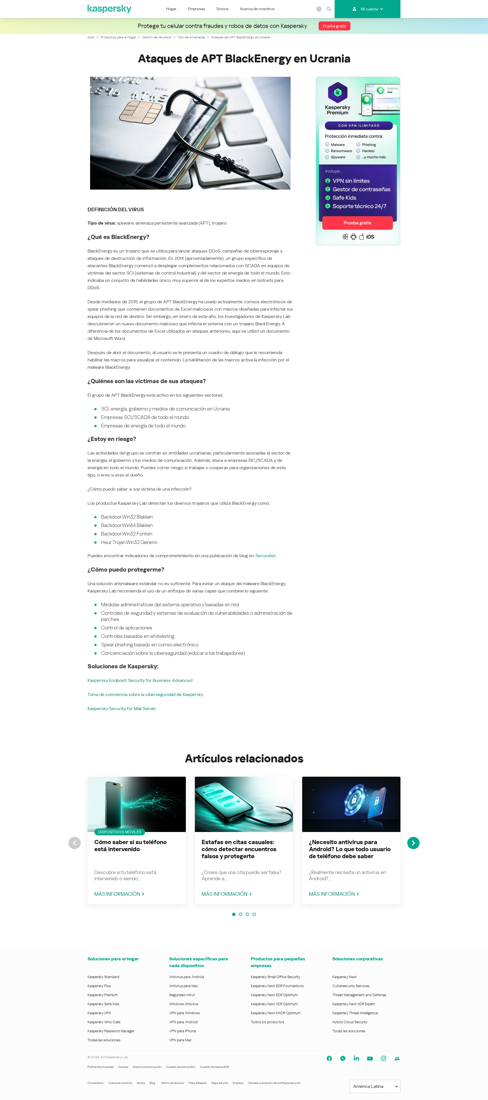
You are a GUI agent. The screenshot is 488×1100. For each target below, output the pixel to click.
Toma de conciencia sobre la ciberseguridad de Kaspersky (145, 694)
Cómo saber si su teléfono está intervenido (130, 846)
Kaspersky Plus (99, 986)
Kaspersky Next (344, 977)
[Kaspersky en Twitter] (342, 1058)
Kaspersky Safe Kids (103, 1004)
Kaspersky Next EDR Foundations (277, 986)
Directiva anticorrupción (147, 1066)
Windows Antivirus (183, 1004)
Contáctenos (96, 1082)
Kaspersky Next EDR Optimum (274, 995)
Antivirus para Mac (183, 986)
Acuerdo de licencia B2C (180, 1066)
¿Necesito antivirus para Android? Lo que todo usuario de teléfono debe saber (350, 849)
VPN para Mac (180, 1040)
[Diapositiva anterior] (74, 843)
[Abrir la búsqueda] (329, 9)
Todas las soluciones (104, 1040)
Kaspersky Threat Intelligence (355, 1013)
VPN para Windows (184, 1013)
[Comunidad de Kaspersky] (397, 1058)
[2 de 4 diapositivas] (240, 914)
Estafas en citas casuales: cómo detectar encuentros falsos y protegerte (239, 849)
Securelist (265, 555)
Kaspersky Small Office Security (275, 977)
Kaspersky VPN (99, 1013)
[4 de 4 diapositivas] (254, 914)
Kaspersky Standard (103, 977)
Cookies (123, 1066)
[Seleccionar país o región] (319, 9)
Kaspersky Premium (103, 995)
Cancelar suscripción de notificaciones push (274, 1082)
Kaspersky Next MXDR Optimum (275, 1013)
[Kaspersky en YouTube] (370, 1058)
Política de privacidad (101, 1066)
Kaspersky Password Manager (111, 1031)
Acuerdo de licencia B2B (214, 1066)
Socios (222, 8)
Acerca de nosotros (257, 8)
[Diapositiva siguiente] (413, 843)
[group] (136, 840)
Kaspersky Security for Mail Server (122, 708)
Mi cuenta (369, 9)
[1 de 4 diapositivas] (233, 914)
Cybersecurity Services (350, 986)
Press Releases (198, 1082)
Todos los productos (267, 1022)
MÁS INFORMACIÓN (117, 894)
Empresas (196, 8)
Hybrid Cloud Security (350, 1022)
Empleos (238, 1082)
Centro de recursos (172, 1082)
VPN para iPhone (182, 1031)
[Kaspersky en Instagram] (383, 1058)
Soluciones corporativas (357, 958)
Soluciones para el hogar (113, 958)
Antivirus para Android (186, 977)
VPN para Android (183, 1022)
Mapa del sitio (219, 1082)
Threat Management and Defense (359, 995)
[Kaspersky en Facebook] (329, 1058)
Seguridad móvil (182, 995)
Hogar (171, 8)
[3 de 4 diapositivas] (247, 914)
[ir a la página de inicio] (110, 9)
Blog (152, 1082)
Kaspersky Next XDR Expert (353, 1004)
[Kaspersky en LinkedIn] (356, 1058)
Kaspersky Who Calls (104, 1022)
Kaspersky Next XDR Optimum (274, 1004)
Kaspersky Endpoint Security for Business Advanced (140, 680)
